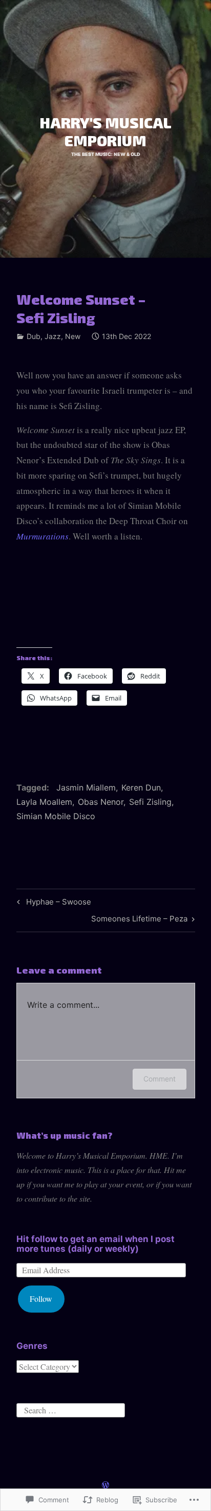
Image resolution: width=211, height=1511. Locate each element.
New (72, 336)
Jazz (53, 336)
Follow (41, 1298)
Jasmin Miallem (86, 787)
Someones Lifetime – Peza (139, 920)
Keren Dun (141, 787)
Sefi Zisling (150, 802)
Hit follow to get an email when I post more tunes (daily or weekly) (95, 1244)
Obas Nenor (100, 802)
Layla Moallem (44, 802)
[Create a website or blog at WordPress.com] (105, 1485)
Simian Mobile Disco (55, 816)
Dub (33, 336)
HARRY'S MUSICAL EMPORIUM (105, 131)
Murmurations (42, 536)
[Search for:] (70, 1408)
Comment (159, 1078)
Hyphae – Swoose (52, 903)
